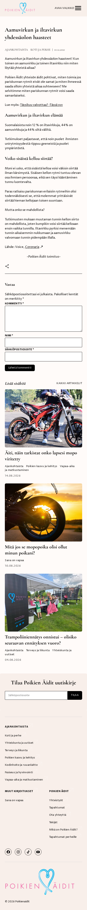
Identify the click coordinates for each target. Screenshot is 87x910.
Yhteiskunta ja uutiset (19, 743)
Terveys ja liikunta (38, 650)
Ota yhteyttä (58, 815)
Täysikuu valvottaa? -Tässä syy (41, 105)
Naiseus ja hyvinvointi (19, 772)
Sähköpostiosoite (19, 349)
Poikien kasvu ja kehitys (41, 466)
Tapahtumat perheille (63, 837)
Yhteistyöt (56, 800)
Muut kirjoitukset (19, 791)
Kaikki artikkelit (69, 383)
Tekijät (53, 822)
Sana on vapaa (14, 560)
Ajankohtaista (16, 49)
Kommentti (14, 303)
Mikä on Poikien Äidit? (63, 829)
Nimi (9, 335)
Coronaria (32, 247)
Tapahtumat (57, 807)
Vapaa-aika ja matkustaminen (24, 780)
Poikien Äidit (59, 791)
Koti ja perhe (41, 49)
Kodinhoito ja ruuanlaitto (21, 765)
